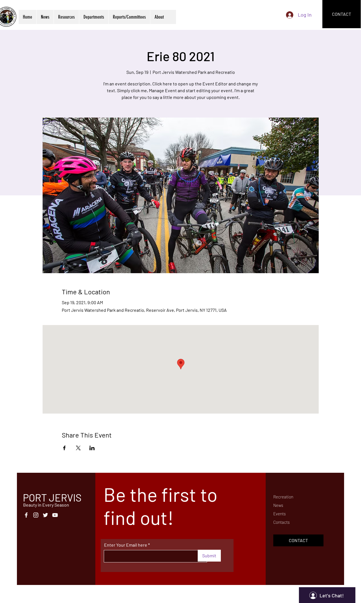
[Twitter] (45, 515)
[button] (66, 17)
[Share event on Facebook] (64, 448)
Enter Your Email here (125, 545)
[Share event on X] (78, 448)
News (278, 505)
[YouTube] (55, 515)
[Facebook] (26, 515)
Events (279, 513)
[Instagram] (35, 515)
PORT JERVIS (52, 497)
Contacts (281, 522)
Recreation (283, 496)
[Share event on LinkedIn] (92, 448)
